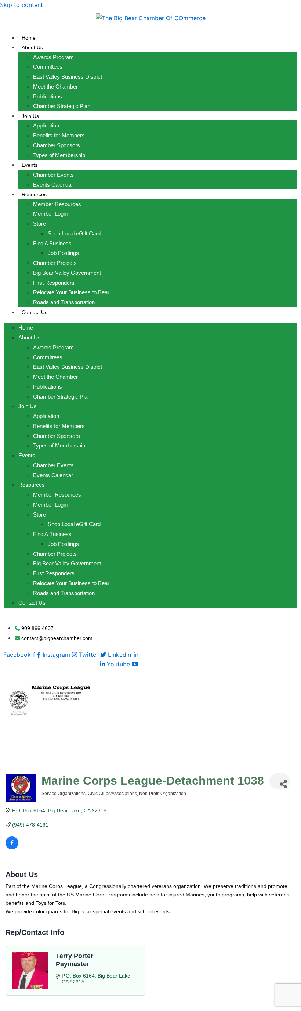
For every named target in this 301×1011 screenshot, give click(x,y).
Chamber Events (53, 175)
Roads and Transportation (64, 302)
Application (46, 125)
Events (29, 165)
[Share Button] (279, 781)
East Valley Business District (67, 76)
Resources (34, 194)
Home (29, 38)
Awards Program (53, 57)
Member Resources (57, 204)
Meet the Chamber (55, 86)
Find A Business (52, 243)
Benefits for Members (59, 135)
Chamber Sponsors (56, 145)
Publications (47, 96)
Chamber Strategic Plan (61, 106)
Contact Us (34, 312)
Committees (47, 67)
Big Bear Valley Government (67, 273)
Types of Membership (59, 155)
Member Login (50, 214)
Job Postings (63, 253)
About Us (32, 47)
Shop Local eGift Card (74, 233)
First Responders (54, 283)
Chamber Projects (55, 263)
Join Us (30, 116)
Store (39, 223)
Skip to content (21, 4)
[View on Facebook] (12, 847)
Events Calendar (53, 184)
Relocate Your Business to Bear (71, 292)
